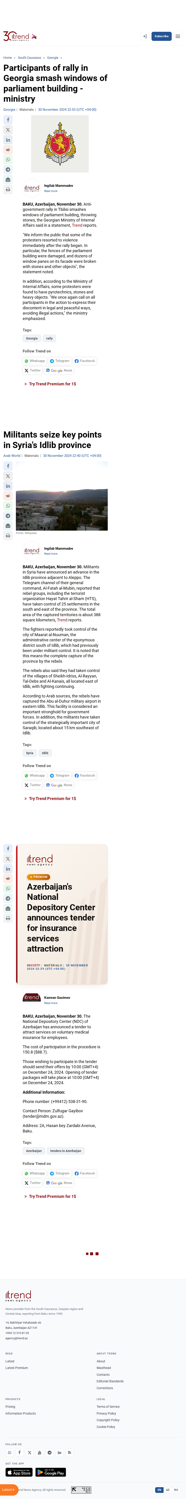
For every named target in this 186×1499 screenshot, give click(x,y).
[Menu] (178, 36)
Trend (77, 225)
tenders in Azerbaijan (65, 1151)
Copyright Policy (108, 1420)
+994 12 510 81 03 (17, 1333)
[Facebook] (19, 1453)
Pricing (10, 1406)
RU (176, 1490)
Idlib (45, 753)
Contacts (103, 1374)
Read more (50, 191)
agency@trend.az (16, 1338)
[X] (29, 1453)
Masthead (104, 1368)
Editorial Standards (110, 1381)
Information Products (20, 1413)
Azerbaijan (34, 1151)
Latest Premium (16, 1368)
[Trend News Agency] (18, 1296)
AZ (168, 1490)
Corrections (105, 1388)
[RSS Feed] (69, 1453)
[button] (8, 120)
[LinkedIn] (59, 1453)
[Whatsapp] (9, 1453)
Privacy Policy (106, 1413)
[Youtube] (39, 1453)
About (101, 1361)
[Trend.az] (20, 36)
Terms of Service (108, 1406)
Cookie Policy (106, 1427)
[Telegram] (49, 1453)
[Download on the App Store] (19, 1472)
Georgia (32, 338)
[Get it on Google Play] (50, 1472)
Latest (10, 1361)
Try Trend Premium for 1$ (52, 384)
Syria (29, 753)
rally (49, 338)
